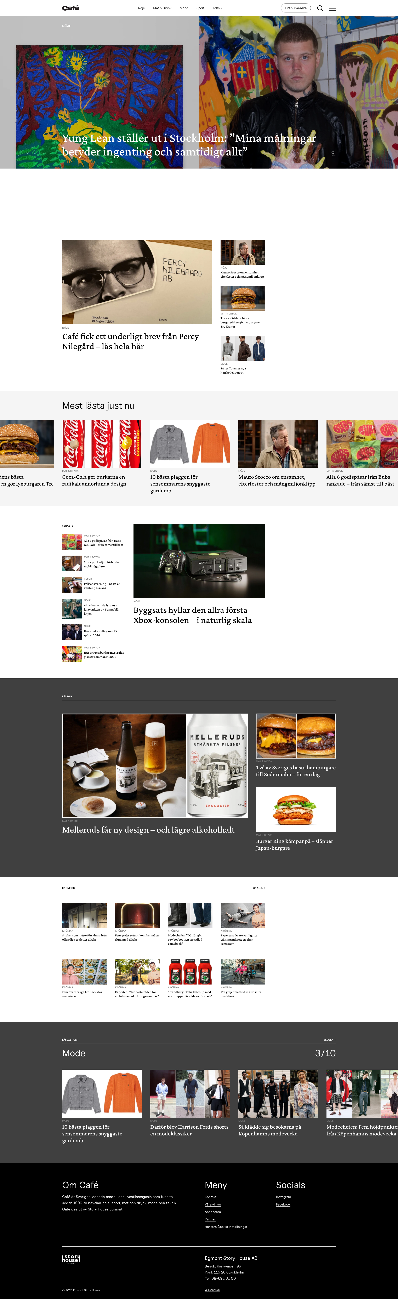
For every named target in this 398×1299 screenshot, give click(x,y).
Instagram (283, 1197)
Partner (210, 1219)
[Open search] (320, 8)
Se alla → (259, 888)
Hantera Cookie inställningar (226, 1227)
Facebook (283, 1204)
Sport (200, 8)
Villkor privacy (212, 1289)
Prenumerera (296, 8)
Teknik (217, 8)
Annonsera (213, 1212)
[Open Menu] (332, 8)
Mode (184, 8)
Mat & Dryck (162, 8)
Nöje (141, 8)
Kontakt (210, 1197)
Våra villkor (213, 1204)
